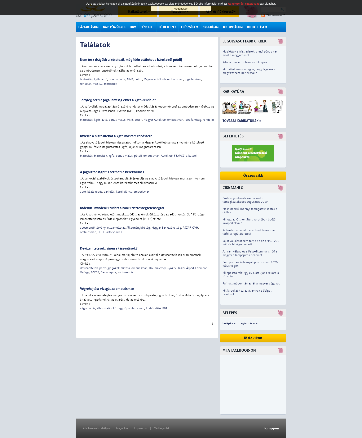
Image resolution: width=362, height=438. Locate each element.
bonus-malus (117, 79)
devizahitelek (89, 268)
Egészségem (189, 27)
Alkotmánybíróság (138, 227)
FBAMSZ (179, 156)
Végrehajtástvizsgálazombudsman (107, 289)
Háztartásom (88, 27)
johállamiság (193, 120)
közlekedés (94, 191)
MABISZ (98, 84)
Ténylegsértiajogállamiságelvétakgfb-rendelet (118, 100)
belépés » (228, 323)
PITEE (101, 232)
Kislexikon (253, 338)
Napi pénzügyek (114, 27)
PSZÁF (187, 227)
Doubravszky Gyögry (162, 268)
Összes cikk (253, 175)
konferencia (125, 272)
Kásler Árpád (185, 268)
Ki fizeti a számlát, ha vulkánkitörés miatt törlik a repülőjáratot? (249, 232)
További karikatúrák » (241, 121)
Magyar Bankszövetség (166, 227)
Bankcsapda (108, 272)
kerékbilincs (124, 191)
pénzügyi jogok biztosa (114, 268)
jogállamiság (193, 79)
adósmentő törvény (93, 227)
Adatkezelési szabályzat (96, 428)
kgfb (97, 79)
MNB (130, 79)
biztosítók (110, 84)
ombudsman (175, 79)
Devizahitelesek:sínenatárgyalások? (108, 248)
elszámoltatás (116, 227)
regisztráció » (248, 323)
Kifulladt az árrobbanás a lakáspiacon (246, 62)
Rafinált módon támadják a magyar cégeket (251, 283)
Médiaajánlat (161, 428)
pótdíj (138, 79)
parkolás (109, 191)
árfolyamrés (114, 232)
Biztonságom (233, 27)
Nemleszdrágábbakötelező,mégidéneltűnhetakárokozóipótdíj (131, 60)
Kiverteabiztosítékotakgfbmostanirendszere (116, 136)
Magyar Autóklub (155, 79)
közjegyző (120, 308)
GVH (195, 227)
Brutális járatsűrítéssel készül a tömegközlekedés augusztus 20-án (245, 200)
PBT (164, 308)
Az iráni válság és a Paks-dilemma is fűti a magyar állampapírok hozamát (249, 253)
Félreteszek (167, 27)
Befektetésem (257, 27)
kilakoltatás (104, 308)
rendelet (85, 84)
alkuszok (191, 156)
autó (104, 79)
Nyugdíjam (210, 27)
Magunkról (122, 428)
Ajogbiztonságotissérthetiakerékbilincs (112, 172)
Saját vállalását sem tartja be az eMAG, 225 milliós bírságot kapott (250, 242)
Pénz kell (147, 27)
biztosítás (86, 79)
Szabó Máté (153, 308)
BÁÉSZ (95, 272)
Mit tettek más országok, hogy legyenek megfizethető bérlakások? (248, 71)
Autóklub (167, 156)
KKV (133, 27)
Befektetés (233, 136)
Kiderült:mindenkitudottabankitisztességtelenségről (122, 208)
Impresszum (141, 428)
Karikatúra (233, 92)
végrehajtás (87, 308)
